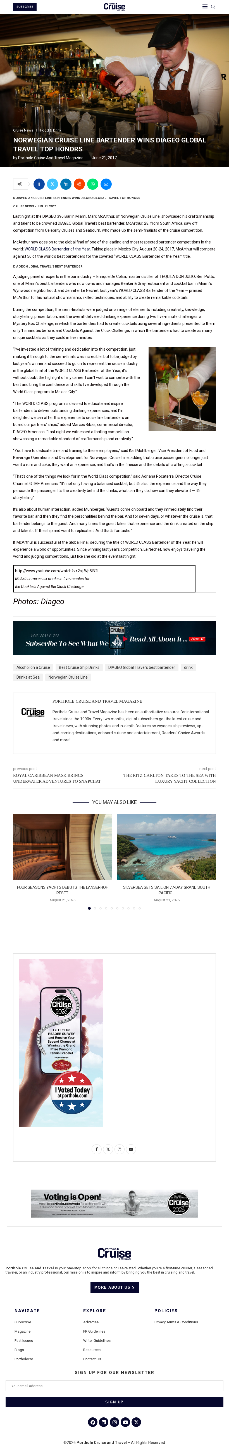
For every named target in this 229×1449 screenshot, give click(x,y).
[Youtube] (125, 1422)
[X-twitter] (136, 1422)
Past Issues (24, 1340)
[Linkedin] (103, 1422)
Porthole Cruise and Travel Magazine (51, 158)
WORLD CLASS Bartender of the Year (57, 249)
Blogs (19, 1350)
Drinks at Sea (28, 677)
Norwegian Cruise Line (68, 677)
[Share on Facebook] (39, 184)
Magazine (22, 1331)
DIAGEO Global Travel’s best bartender (141, 667)
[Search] (213, 7)
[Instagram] (114, 1422)
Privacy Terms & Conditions (176, 1322)
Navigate (27, 1311)
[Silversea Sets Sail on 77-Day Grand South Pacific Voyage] (166, 847)
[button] (20, 861)
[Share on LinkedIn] (65, 184)
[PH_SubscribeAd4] (114, 625)
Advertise (91, 1322)
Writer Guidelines (97, 1340)
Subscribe (23, 1322)
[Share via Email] (106, 184)
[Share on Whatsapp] (92, 184)
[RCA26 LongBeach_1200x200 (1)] (114, 1192)
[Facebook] (92, 1422)
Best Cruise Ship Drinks (79, 667)
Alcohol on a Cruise (33, 667)
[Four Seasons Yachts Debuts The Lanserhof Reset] (62, 847)
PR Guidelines (94, 1331)
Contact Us (92, 1359)
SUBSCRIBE (24, 7)
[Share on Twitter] (52, 184)
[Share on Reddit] (79, 184)
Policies (166, 1311)
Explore (94, 1311)
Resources (92, 1350)
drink (188, 667)
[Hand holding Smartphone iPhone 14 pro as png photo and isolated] (61, 961)
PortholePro (24, 1359)
